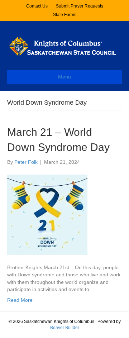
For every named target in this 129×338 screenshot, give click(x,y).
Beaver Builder (64, 327)
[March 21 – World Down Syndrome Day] (47, 214)
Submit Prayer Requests (79, 6)
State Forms (64, 14)
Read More (20, 300)
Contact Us (37, 6)
